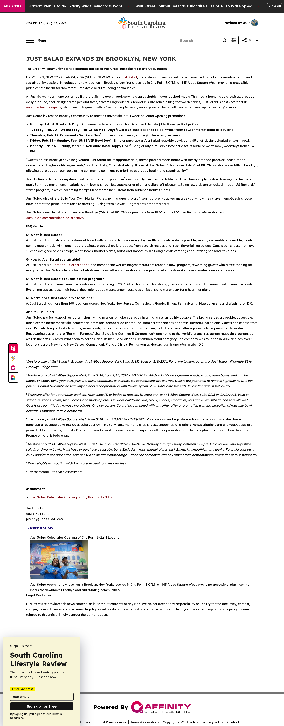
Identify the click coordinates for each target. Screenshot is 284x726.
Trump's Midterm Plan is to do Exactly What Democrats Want (67, 6)
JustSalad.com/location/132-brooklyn (54, 218)
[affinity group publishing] (13, 368)
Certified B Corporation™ (71, 265)
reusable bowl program (43, 107)
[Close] (75, 642)
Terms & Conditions (145, 722)
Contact (233, 722)
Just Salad (129, 77)
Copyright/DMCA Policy (180, 722)
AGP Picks (12, 6)
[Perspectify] (13, 358)
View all (275, 6)
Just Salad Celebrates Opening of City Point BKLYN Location (75, 497)
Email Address (22, 689)
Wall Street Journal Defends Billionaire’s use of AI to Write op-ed (193, 6)
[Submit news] (13, 348)
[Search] (224, 40)
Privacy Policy (212, 722)
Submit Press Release (111, 722)
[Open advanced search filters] (233, 40)
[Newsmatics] (13, 377)
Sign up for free (42, 706)
